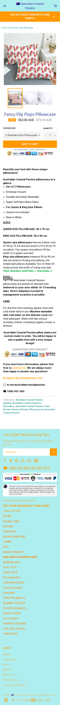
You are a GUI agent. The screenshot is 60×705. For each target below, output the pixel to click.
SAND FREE (9, 531)
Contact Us (19, 367)
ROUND (7, 516)
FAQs (6, 664)
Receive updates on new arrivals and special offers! (28, 442)
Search (7, 654)
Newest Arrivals (20, 409)
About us (8, 674)
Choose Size (9, 128)
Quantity (48, 128)
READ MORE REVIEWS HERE (19, 500)
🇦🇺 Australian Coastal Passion (30, 6)
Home (4, 28)
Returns (7, 669)
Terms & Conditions (14, 684)
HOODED (8, 526)
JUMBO (7, 541)
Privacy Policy (11, 679)
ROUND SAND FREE (14, 536)
